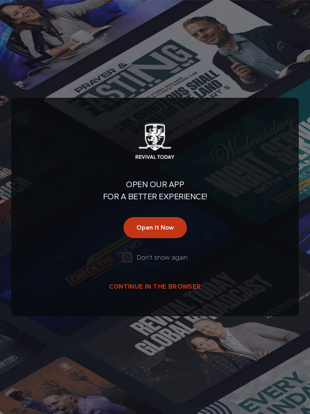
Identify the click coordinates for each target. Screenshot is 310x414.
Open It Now (155, 227)
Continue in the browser (155, 286)
